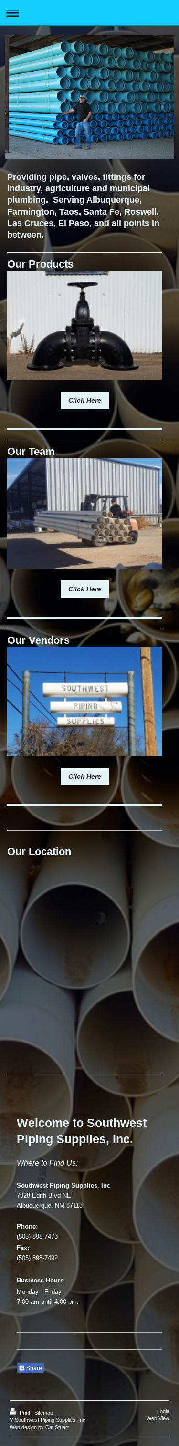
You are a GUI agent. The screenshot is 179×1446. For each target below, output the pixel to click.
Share (33, 1368)
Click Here (84, 400)
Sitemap (43, 1412)
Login (163, 1411)
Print (25, 1412)
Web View (158, 1418)
